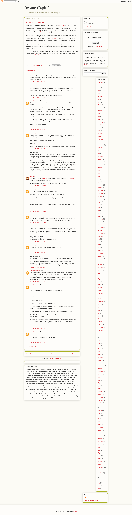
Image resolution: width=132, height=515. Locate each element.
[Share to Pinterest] (60, 65)
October (100, 85)
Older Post (75, 354)
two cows (71, 178)
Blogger (75, 511)
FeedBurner (99, 46)
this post (61, 25)
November (101, 82)
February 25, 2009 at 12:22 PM (38, 211)
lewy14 (32, 176)
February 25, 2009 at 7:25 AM (37, 97)
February (100, 122)
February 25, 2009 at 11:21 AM (38, 185)
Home (52, 354)
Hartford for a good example (44, 32)
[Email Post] (49, 65)
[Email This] (53, 65)
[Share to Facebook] (58, 65)
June (99, 88)
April (99, 93)
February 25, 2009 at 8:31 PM (37, 252)
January (100, 136)
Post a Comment (32, 346)
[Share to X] (56, 65)
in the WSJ (55, 38)
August (100, 127)
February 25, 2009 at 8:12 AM (37, 149)
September (101, 145)
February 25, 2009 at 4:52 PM (37, 241)
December (101, 107)
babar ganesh (33, 214)
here (85, 64)
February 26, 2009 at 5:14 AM (37, 328)
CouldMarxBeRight (35, 270)
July (99, 150)
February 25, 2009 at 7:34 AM (37, 129)
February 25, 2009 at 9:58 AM (37, 173)
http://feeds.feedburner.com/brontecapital (94, 27)
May (99, 90)
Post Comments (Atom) (56, 358)
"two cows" (44, 178)
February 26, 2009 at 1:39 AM (37, 267)
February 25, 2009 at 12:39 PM (38, 222)
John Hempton (34, 100)
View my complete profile (91, 500)
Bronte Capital (36, 7)
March (99, 105)
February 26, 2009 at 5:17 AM (37, 342)
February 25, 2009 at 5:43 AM (37, 81)
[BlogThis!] (54, 65)
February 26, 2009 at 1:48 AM (37, 281)
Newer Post (29, 354)
